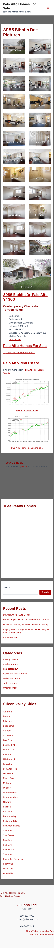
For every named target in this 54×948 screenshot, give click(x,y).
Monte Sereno (10, 792)
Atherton (7, 711)
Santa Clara (8, 849)
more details (15, 339)
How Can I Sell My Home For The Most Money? (26, 624)
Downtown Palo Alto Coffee (16, 615)
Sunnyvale (8, 864)
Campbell (7, 730)
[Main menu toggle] (48, 8)
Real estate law (10, 669)
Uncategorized (10, 688)
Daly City (7, 740)
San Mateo (8, 845)
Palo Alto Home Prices (27, 410)
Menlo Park (8, 778)
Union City (8, 868)
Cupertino (8, 735)
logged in (23, 466)
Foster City (8, 749)
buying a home (10, 659)
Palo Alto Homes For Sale (19, 6)
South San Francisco (13, 859)
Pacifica (7, 806)
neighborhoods (10, 664)
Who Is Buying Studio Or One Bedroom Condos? (27, 619)
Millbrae (7, 783)
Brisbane (7, 721)
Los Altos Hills (10, 768)
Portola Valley (9, 816)
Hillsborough (9, 759)
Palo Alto (7, 811)
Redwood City (10, 821)
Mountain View (10, 797)
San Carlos (8, 835)
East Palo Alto (10, 745)
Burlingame (8, 726)
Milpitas (7, 787)
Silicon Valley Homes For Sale (39, 931)
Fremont (7, 754)
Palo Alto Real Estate (21, 363)
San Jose (7, 840)
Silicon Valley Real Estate (42, 934)
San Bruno (8, 830)
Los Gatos (8, 773)
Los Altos (7, 764)
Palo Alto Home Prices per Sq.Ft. (27, 448)
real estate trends (11, 678)
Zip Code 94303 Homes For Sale (19, 352)
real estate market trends (15, 673)
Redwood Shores (11, 825)
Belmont (7, 716)
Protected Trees (11, 637)
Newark (7, 802)
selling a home (10, 683)
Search (6, 587)
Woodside (8, 873)
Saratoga (7, 854)
